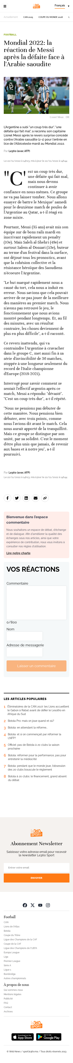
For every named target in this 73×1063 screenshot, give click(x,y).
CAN (6, 922)
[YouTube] (40, 905)
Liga (6, 956)
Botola (7, 931)
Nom (10, 629)
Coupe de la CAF (12, 944)
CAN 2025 (28, 17)
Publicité (8, 998)
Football (10, 34)
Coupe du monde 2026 (51, 17)
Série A (7, 965)
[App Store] (22, 1036)
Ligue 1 (7, 969)
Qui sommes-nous (13, 990)
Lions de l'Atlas (11, 926)
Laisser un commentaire (36, 666)
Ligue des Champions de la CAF (20, 939)
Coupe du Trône (12, 935)
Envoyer (36, 878)
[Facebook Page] (25, 905)
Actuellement (11, 17)
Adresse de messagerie (25, 645)
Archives (8, 1011)
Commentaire (17, 583)
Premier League (12, 961)
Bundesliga (10, 974)
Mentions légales (12, 994)
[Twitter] (32, 905)
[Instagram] (48, 905)
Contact (8, 1007)
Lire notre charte (18, 553)
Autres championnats (15, 978)
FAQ (6, 1003)
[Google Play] (48, 1036)
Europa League (11, 952)
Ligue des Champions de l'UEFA (20, 948)
